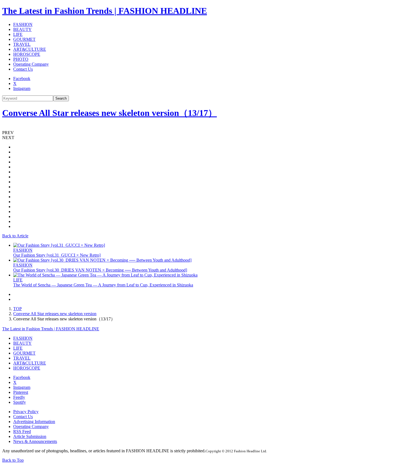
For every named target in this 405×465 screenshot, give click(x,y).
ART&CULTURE (29, 49)
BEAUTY (22, 29)
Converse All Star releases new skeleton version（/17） (109, 113)
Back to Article (15, 235)
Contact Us (23, 69)
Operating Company (31, 64)
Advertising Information (34, 421)
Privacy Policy (26, 411)
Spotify (19, 402)
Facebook (21, 78)
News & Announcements (35, 441)
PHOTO (20, 59)
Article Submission (29, 436)
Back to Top (13, 460)
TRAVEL (22, 44)
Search (61, 98)
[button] (202, 132)
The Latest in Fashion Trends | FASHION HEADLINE (104, 11)
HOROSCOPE (26, 54)
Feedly (19, 397)
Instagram (21, 88)
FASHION (23, 24)
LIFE (18, 34)
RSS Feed (22, 431)
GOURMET (24, 39)
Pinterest (20, 392)
